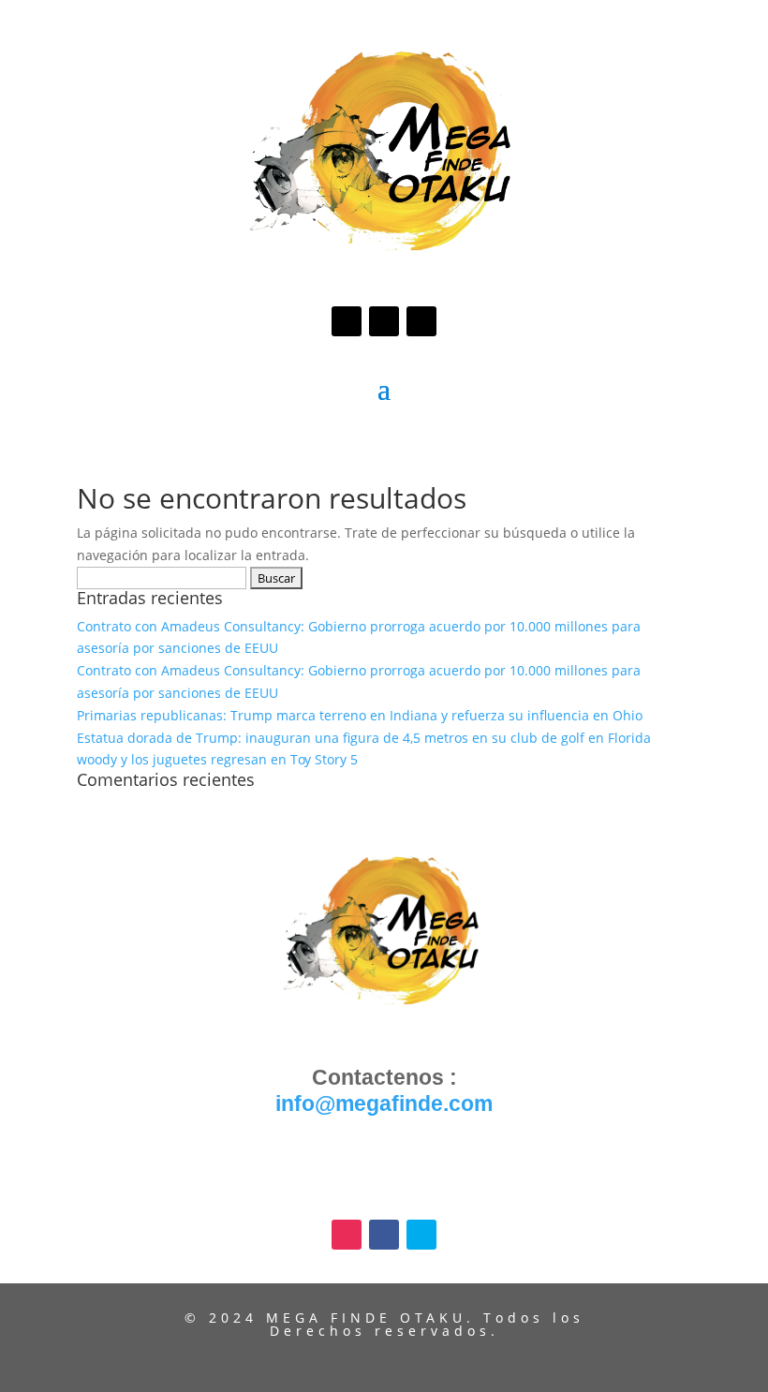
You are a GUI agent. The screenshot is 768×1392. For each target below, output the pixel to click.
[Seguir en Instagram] (347, 321)
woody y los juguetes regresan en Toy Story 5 (217, 759)
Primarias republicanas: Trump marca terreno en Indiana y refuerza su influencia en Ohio (359, 715)
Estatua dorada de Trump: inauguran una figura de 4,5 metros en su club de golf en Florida (364, 738)
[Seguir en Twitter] (421, 321)
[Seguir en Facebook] (384, 321)
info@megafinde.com (384, 1103)
